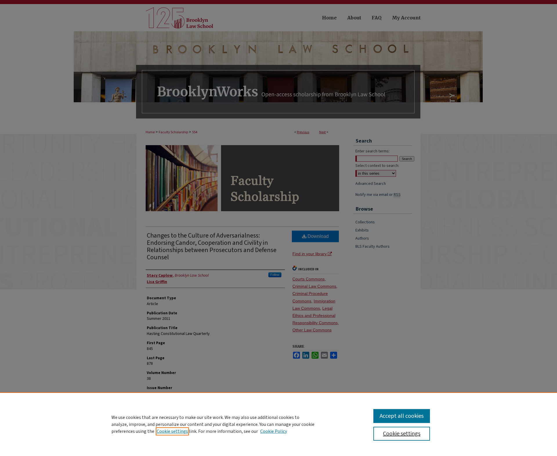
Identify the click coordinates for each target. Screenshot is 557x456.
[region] (278, 424)
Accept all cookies (402, 416)
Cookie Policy (273, 431)
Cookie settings (172, 431)
